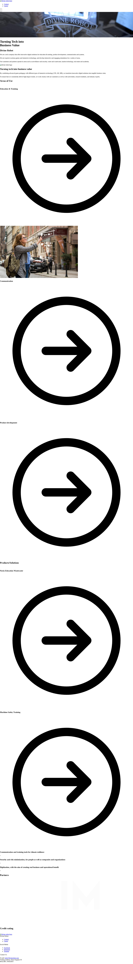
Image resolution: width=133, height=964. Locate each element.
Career (6, 6)
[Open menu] (1, 10)
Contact (6, 4)
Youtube (6, 951)
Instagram (7, 949)
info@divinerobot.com (12, 958)
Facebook (7, 948)
